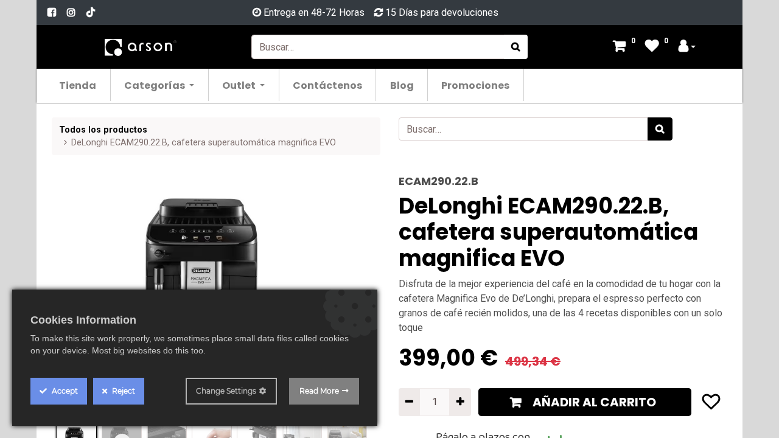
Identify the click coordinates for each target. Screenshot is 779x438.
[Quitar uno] (409, 402)
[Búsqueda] (516, 47)
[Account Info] (687, 47)
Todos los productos (103, 130)
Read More (319, 390)
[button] (584, 402)
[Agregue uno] (459, 402)
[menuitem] (78, 85)
